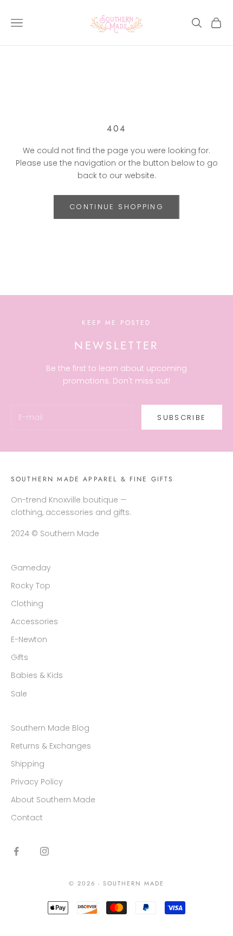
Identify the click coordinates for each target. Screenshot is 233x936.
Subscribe (181, 417)
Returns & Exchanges (51, 745)
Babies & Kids (37, 675)
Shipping (27, 763)
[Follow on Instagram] (44, 851)
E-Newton (29, 639)
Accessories (34, 621)
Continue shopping (116, 207)
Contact (27, 817)
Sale (19, 693)
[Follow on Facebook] (16, 851)
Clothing (27, 603)
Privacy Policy (37, 781)
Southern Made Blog (50, 728)
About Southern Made (53, 799)
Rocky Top (30, 585)
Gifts (19, 657)
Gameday (31, 567)
